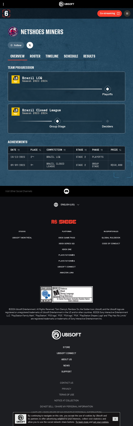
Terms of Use (66, 394)
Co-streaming (107, 13)
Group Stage (57, 126)
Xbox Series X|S (67, 243)
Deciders (107, 126)
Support (66, 371)
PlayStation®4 (67, 261)
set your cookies (101, 422)
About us (66, 359)
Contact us (66, 382)
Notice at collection (66, 400)
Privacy (66, 388)
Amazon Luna (67, 272)
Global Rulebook (111, 238)
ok (115, 419)
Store (66, 347)
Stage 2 (81, 157)
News (66, 365)
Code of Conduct (111, 243)
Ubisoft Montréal (22, 238)
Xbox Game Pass (66, 238)
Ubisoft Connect (66, 353)
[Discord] (66, 191)
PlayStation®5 (67, 255)
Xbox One (67, 249)
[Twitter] (30, 45)
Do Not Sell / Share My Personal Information (66, 406)
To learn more (82, 422)
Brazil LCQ (53, 157)
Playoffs (107, 94)
